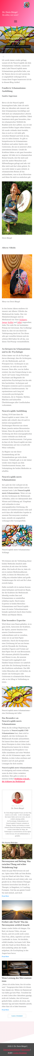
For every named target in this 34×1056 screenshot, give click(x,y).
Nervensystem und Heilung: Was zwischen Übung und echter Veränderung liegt (16, 864)
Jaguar (4, 322)
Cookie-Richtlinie (20, 1053)
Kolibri (10, 322)
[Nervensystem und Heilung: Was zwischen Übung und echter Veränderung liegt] (17, 859)
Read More (5, 896)
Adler (19, 322)
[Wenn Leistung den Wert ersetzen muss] (17, 975)
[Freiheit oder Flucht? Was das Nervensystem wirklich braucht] (17, 919)
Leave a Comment (17, 1016)
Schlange (23, 320)
